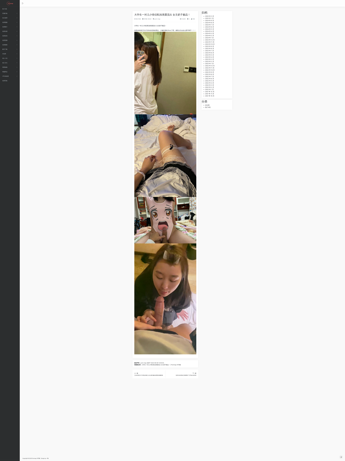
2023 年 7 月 (209, 51)
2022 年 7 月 (209, 76)
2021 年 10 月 (209, 96)
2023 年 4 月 (209, 57)
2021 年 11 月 (209, 94)
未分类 (207, 105)
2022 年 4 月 (209, 83)
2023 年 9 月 (209, 46)
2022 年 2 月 (209, 87)
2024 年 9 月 (209, 20)
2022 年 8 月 (209, 74)
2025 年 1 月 (209, 18)
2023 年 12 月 (210, 40)
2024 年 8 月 (209, 23)
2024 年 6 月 (209, 27)
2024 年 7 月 (209, 25)
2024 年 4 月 (209, 31)
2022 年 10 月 (210, 70)
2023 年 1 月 (209, 63)
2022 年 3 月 (209, 85)
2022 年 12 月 (210, 66)
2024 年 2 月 (209, 35)
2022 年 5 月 (209, 81)
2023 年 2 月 (209, 61)
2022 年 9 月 (209, 72)
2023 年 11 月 (209, 42)
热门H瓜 (138, 19)
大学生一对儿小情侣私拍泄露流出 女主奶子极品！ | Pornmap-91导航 (161, 364)
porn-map (157, 19)
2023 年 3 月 (209, 59)
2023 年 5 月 (209, 55)
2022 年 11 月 (209, 68)
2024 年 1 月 (209, 38)
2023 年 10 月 (210, 44)
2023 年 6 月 (209, 53)
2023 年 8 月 (209, 48)
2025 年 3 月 (209, 16)
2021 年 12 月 (209, 91)
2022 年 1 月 (209, 89)
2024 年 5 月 (209, 29)
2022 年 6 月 (209, 79)
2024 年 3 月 (209, 33)
